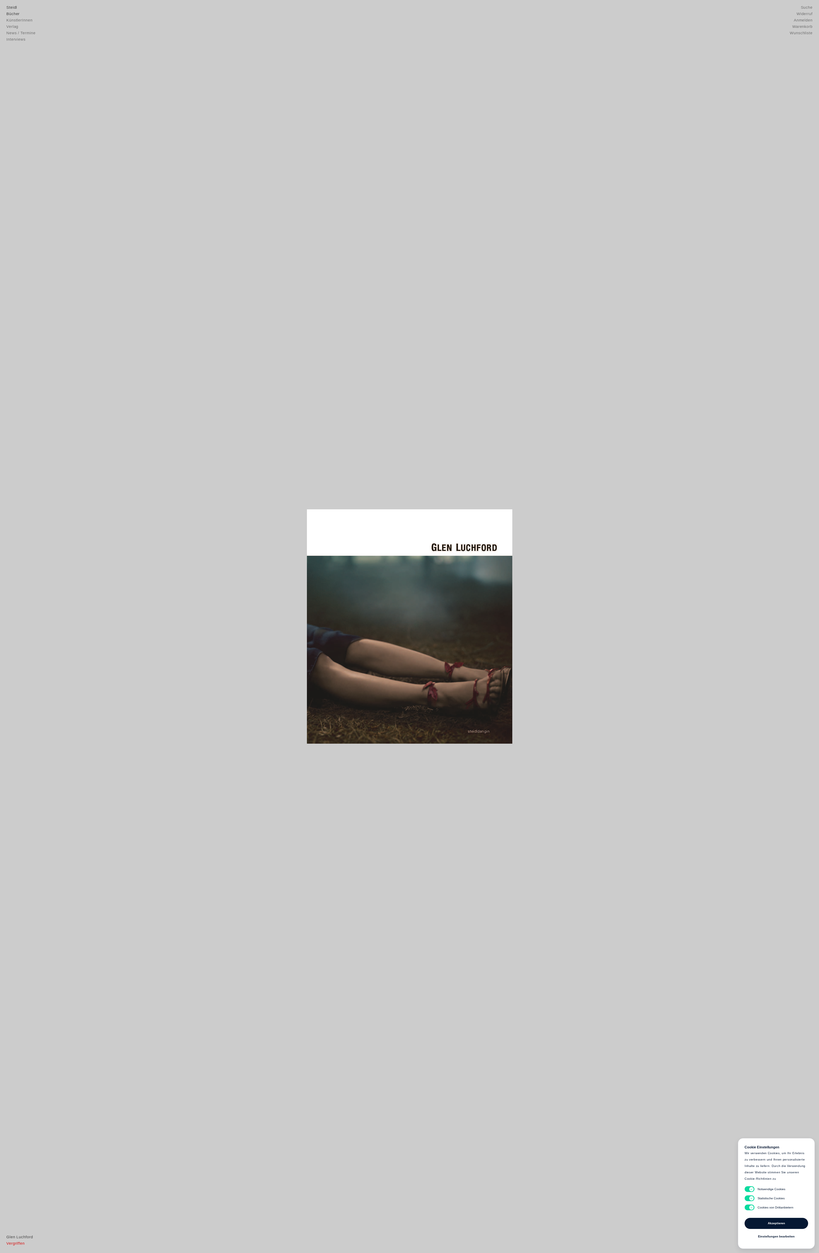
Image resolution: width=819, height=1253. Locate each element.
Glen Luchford (19, 1237)
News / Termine (21, 33)
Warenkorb (802, 26)
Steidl (11, 7)
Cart (442, 626)
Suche (807, 7)
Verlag (12, 26)
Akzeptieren (776, 1223)
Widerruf (805, 14)
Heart (376, 626)
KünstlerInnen (19, 20)
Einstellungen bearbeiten (776, 1236)
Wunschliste (801, 33)
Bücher (13, 14)
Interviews (16, 39)
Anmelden (803, 20)
